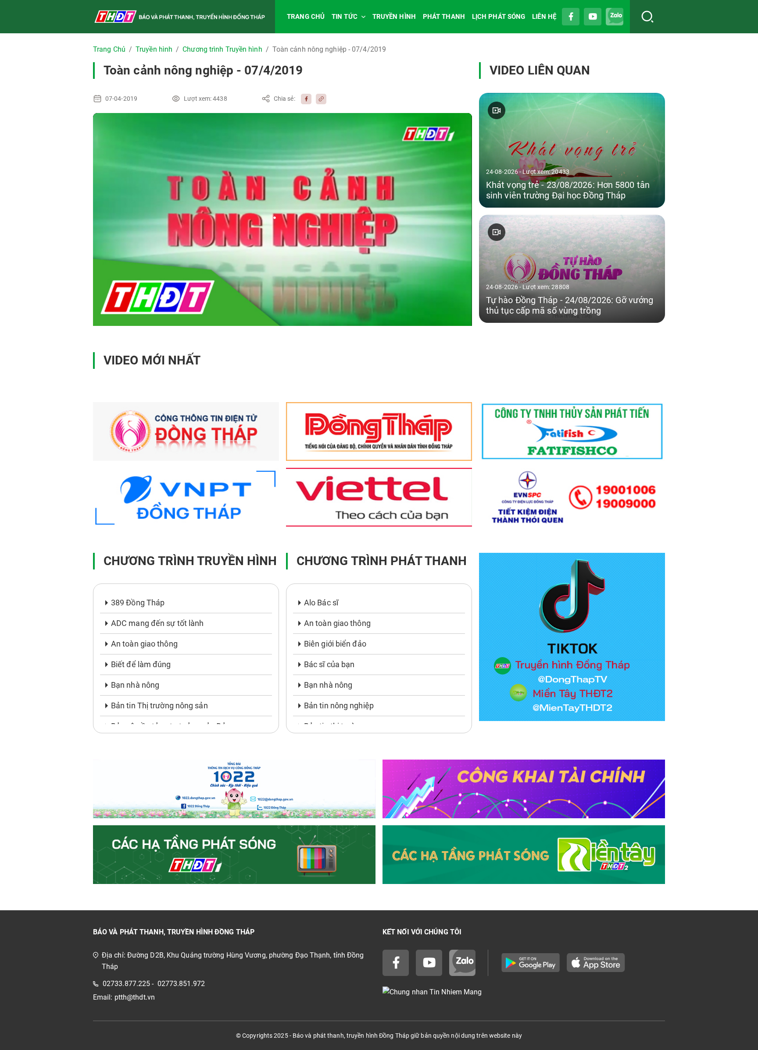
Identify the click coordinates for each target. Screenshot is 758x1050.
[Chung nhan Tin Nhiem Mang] (524, 992)
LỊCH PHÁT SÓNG (498, 17)
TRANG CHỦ (306, 17)
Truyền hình (154, 49)
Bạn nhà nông (135, 684)
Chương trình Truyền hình (222, 49)
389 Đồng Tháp (137, 602)
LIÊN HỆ (544, 17)
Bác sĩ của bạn (329, 664)
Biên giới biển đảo (335, 643)
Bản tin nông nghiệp (339, 705)
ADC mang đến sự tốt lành (157, 623)
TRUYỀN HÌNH (394, 17)
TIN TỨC (345, 17)
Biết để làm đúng (141, 664)
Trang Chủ (109, 49)
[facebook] (304, 98)
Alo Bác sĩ (321, 602)
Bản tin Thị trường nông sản (159, 705)
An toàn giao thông (144, 643)
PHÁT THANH (444, 17)
